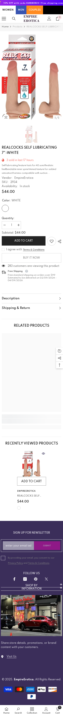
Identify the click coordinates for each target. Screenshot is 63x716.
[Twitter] (46, 579)
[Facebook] (14, 579)
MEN (21, 10)
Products (17, 27)
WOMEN (7, 10)
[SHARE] (58, 241)
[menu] (4, 19)
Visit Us (11, 656)
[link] (51, 241)
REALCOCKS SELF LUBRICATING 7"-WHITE (28, 496)
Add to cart (23, 240)
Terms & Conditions (33, 249)
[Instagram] (25, 579)
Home (5, 27)
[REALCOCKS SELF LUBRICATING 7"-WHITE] (31, 464)
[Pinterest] (36, 579)
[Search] (14, 19)
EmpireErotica (23, 178)
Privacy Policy (15, 563)
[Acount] (49, 19)
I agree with (14, 249)
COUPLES (35, 10)
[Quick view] (43, 453)
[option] (31, 77)
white (19, 508)
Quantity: (8, 218)
